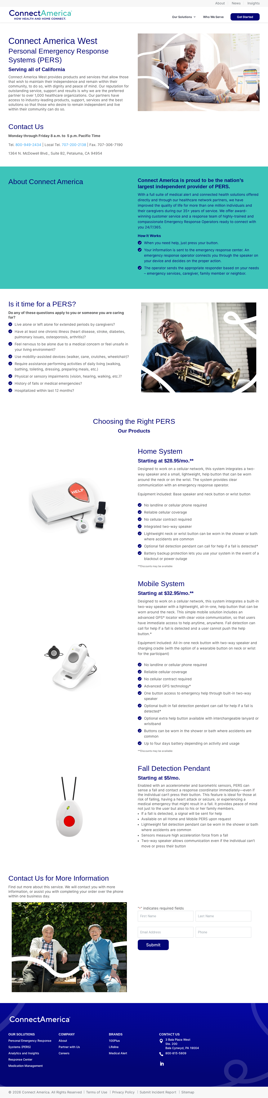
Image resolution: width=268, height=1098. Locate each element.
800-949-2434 (28, 145)
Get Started (245, 17)
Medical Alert (118, 1053)
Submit (153, 944)
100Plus (114, 1040)
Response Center (20, 1059)
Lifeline (114, 1047)
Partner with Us (69, 1047)
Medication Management (25, 1065)
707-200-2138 (74, 145)
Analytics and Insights (23, 1053)
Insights (253, 3)
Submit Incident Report (158, 1092)
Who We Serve (213, 17)
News (236, 3)
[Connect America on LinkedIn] (162, 1064)
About (220, 3)
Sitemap (187, 1092)
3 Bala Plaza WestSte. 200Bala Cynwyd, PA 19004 (182, 1044)
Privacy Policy (123, 1092)
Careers (64, 1053)
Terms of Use (96, 1092)
